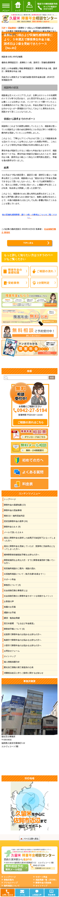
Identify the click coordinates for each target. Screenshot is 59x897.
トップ (17, 10)
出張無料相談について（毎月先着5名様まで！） (25, 574)
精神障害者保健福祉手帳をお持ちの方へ (21, 555)
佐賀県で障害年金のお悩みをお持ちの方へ (22, 634)
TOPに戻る (28, 243)
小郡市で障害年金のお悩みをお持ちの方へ (22, 645)
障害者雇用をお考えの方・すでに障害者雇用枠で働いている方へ (29, 561)
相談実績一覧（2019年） (46, 880)
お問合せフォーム (12, 651)
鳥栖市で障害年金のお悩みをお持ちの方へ (22, 640)
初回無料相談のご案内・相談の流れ (19, 568)
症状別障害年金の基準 (16, 521)
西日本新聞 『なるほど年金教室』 (19, 623)
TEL (47, 6)
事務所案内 (9, 880)
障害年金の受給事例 (13, 510)
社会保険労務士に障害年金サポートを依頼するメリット (28, 596)
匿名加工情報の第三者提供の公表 (18, 667)
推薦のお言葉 (10, 607)
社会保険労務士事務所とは (16, 590)
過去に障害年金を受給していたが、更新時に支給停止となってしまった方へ (29, 547)
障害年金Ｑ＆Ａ (12, 527)
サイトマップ (10, 656)
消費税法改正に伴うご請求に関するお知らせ (23, 673)
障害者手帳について (14, 629)
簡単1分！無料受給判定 (14, 516)
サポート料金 (10, 579)
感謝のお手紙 (10, 612)
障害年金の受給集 (43, 883)
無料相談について (12, 886)
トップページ (10, 499)
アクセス (29, 10)
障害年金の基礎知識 (15, 505)
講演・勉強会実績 (12, 618)
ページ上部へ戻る (31, 839)
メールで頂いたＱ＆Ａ (13, 532)
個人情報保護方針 (12, 662)
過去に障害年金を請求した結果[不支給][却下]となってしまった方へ (30, 539)
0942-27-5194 (39, 865)
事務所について (12, 585)
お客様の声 (9, 601)
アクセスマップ (11, 883)
